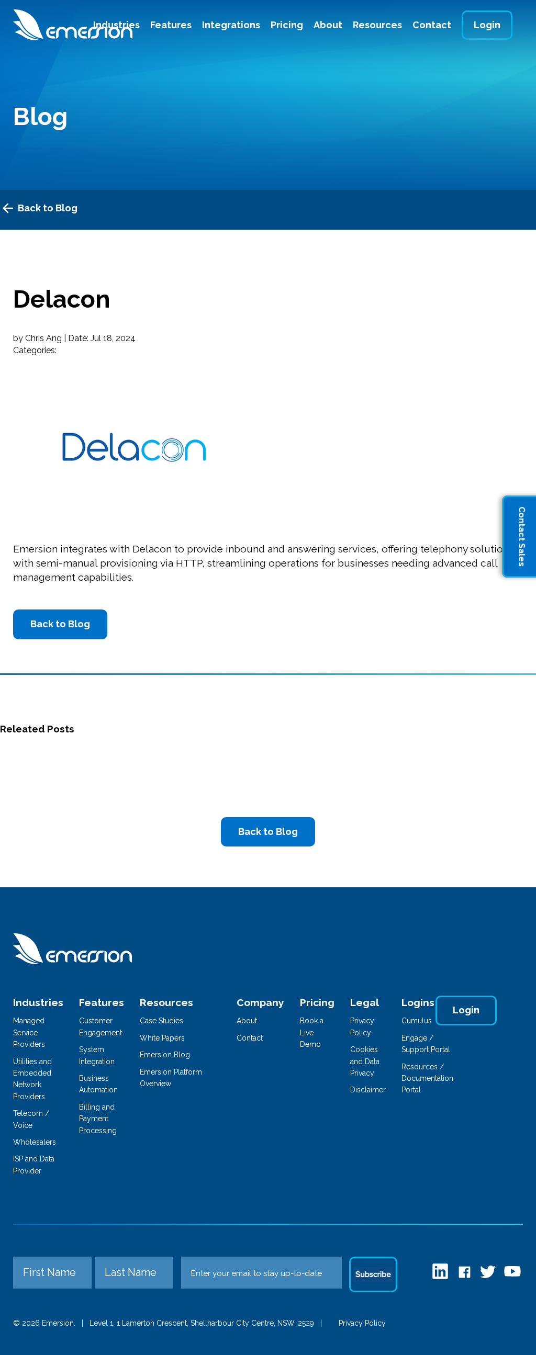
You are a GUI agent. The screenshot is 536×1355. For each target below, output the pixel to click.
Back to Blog (47, 207)
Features (171, 24)
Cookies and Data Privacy (364, 1061)
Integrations (231, 24)
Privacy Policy (362, 1323)
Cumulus (416, 1021)
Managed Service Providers (29, 1032)
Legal (364, 1003)
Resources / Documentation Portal (427, 1078)
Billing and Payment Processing (98, 1119)
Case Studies (161, 1021)
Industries (38, 1003)
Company (260, 1003)
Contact (431, 24)
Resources (377, 24)
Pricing (287, 24)
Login (487, 24)
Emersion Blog (165, 1055)
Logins (417, 1003)
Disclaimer (368, 1090)
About (328, 24)
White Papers (162, 1038)
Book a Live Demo (311, 1032)
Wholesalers (34, 1142)
